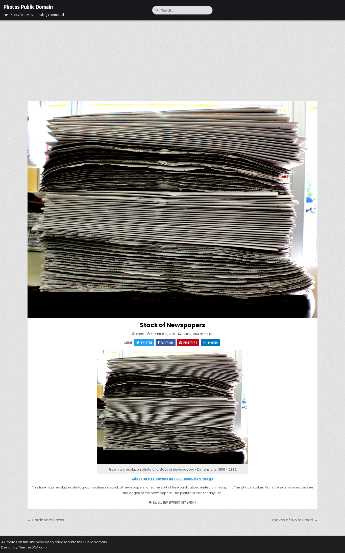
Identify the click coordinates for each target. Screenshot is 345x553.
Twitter (146, 343)
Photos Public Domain (28, 6)
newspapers (171, 502)
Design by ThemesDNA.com (24, 547)
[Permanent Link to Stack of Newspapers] (172, 209)
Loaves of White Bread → (295, 520)
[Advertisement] (172, 58)
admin (140, 333)
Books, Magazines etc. (198, 334)
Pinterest (190, 343)
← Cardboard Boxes (45, 520)
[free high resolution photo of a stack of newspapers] (172, 464)
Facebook (167, 343)
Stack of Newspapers (172, 325)
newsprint (188, 502)
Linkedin (212, 343)
